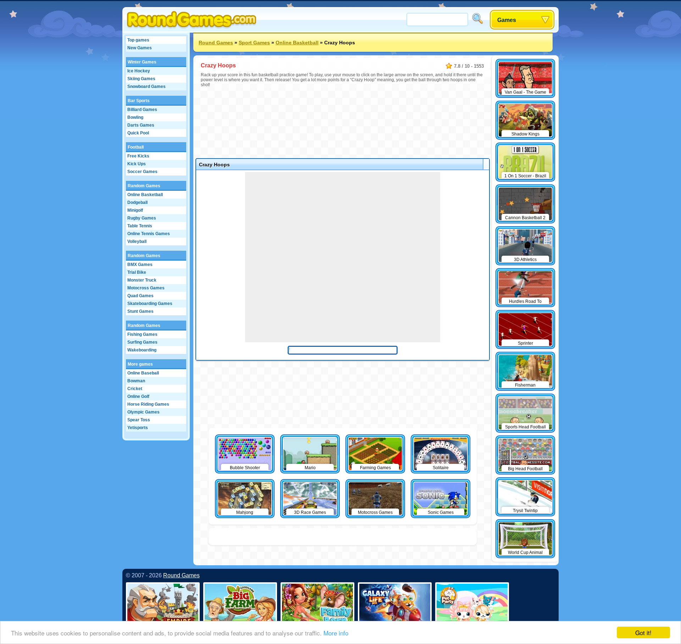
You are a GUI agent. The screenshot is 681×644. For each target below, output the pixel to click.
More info (335, 632)
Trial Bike (136, 272)
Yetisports (137, 427)
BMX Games (140, 264)
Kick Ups (136, 163)
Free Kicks (138, 156)
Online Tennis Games (148, 233)
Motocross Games (146, 287)
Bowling (135, 117)
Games (506, 20)
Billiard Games (142, 109)
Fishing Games (142, 334)
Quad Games (140, 295)
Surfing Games (142, 342)
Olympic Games (143, 412)
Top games (138, 40)
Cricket (134, 388)
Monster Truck (141, 280)
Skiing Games (141, 78)
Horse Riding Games (148, 404)
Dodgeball (137, 202)
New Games (139, 47)
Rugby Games (141, 218)
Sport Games (254, 42)
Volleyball (136, 241)
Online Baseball (143, 373)
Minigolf (135, 210)
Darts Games (140, 125)
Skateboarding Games (149, 303)
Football (136, 147)
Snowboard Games (146, 86)
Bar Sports (139, 100)
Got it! (643, 632)
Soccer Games (142, 171)
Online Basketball (145, 194)
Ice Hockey (138, 70)
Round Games (216, 42)
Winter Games (142, 62)
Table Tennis (139, 225)
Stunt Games (140, 311)
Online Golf (138, 396)
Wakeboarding (141, 350)
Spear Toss (138, 419)
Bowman (136, 380)
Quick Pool (138, 133)
